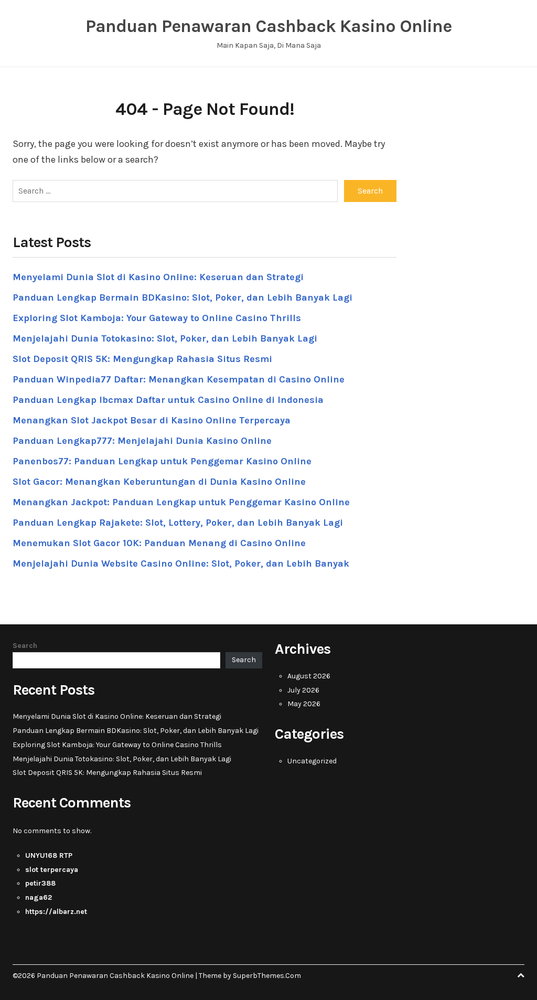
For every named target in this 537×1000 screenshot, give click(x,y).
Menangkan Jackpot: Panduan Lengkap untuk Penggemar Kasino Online (181, 502)
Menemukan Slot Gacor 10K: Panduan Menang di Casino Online (159, 543)
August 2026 (308, 676)
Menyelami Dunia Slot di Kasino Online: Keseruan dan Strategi (158, 277)
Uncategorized (312, 761)
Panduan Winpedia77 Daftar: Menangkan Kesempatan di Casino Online (179, 379)
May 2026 (303, 703)
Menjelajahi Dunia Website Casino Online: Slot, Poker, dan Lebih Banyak (181, 563)
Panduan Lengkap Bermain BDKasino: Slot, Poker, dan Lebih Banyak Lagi (182, 297)
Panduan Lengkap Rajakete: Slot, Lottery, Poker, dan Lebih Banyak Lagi (178, 522)
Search (25, 645)
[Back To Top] (520, 975)
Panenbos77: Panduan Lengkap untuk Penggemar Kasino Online (162, 461)
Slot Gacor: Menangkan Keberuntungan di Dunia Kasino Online (159, 481)
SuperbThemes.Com (267, 975)
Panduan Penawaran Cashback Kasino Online (268, 26)
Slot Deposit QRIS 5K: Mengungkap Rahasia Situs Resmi (142, 359)
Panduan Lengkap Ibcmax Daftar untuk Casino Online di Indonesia (168, 400)
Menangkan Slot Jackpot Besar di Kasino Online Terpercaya (152, 420)
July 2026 (303, 690)
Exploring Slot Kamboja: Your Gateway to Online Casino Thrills (157, 318)
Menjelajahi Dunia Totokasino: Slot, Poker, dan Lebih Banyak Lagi (165, 338)
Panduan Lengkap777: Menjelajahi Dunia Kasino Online (142, 440)
